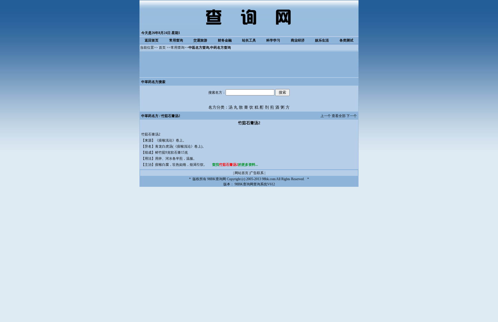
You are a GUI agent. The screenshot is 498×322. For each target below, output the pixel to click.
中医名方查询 (198, 48)
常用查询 (176, 40)
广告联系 (257, 173)
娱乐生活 (322, 40)
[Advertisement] (249, 64)
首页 (162, 48)
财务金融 (225, 40)
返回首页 (152, 40)
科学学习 (273, 40)
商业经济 (298, 40)
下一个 (351, 116)
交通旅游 (200, 40)
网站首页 (241, 173)
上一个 (325, 116)
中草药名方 (150, 116)
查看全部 (339, 116)
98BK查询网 (216, 179)
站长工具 (249, 40)
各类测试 (346, 40)
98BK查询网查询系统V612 (255, 184)
